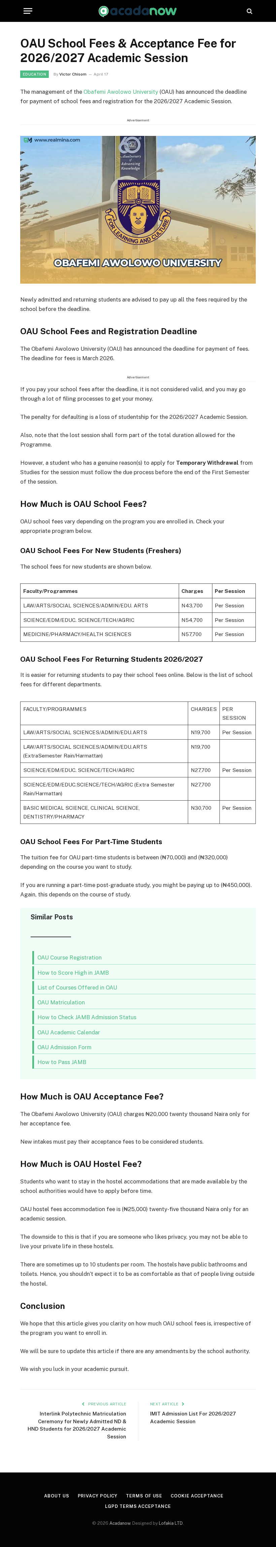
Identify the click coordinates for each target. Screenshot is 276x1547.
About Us (56, 1495)
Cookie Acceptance (197, 1495)
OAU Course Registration (69, 957)
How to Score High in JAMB (73, 972)
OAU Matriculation (61, 1002)
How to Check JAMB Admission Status (86, 1017)
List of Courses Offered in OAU (77, 987)
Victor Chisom (73, 74)
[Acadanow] (138, 11)
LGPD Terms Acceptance (138, 1506)
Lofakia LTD (171, 1523)
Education (34, 74)
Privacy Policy (98, 1495)
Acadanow (119, 1523)
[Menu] (28, 11)
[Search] (248, 11)
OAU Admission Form (64, 1047)
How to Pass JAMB (61, 1062)
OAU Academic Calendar (68, 1032)
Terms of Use (144, 1495)
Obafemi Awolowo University (121, 91)
